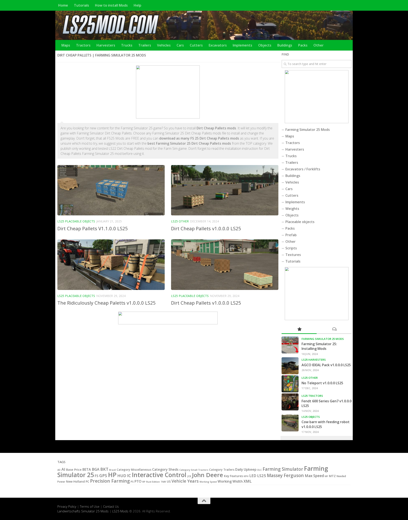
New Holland (75, 481)
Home (63, 5)
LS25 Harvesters (314, 360)
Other (318, 45)
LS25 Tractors (312, 396)
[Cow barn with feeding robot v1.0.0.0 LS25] (290, 422)
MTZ (332, 476)
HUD (121, 475)
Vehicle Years (185, 481)
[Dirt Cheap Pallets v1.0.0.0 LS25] (224, 190)
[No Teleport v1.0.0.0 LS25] (290, 383)
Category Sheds (165, 469)
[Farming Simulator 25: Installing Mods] (290, 344)
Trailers (144, 45)
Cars (180, 45)
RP (143, 481)
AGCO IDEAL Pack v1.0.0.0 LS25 (326, 365)
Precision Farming (110, 481)
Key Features (233, 476)
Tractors (83, 45)
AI (63, 469)
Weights (292, 208)
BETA (86, 469)
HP (112, 475)
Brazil (112, 469)
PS (132, 481)
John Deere (207, 475)
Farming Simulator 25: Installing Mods (319, 346)
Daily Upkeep (245, 469)
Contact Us (111, 506)
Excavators (218, 45)
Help (137, 5)
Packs (302, 45)
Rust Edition (153, 481)
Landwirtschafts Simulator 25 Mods (83, 511)
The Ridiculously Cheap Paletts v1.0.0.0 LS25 (106, 303)
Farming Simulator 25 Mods (307, 129)
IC (129, 475)
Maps (65, 45)
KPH (246, 476)
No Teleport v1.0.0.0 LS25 (322, 383)
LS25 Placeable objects (76, 221)
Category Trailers (221, 470)
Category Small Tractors (193, 469)
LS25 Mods (120, 511)
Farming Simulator (283, 469)
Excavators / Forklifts (302, 169)
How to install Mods (111, 5)
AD (59, 469)
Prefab (291, 235)
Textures (293, 254)
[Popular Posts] (299, 329)
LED (252, 475)
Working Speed (208, 481)
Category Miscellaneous (134, 470)
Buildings (284, 45)
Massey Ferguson (285, 475)
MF (326, 476)
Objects (264, 45)
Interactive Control (159, 475)
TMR (163, 481)
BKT (104, 469)
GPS (103, 475)
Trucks (126, 45)
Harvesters (105, 45)
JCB (189, 476)
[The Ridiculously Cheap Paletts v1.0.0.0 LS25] (111, 264)
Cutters (196, 45)
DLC (259, 469)
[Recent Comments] (334, 329)
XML (248, 481)
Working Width (230, 481)
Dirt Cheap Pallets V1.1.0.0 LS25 (92, 228)
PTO (138, 481)
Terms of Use (89, 506)
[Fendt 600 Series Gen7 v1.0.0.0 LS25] (290, 401)
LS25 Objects (311, 417)
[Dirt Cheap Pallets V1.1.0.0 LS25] (111, 190)
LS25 (261, 475)
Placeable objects (299, 221)
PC (87, 481)
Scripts (291, 248)
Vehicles (164, 45)
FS (96, 475)
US (169, 481)
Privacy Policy (66, 506)
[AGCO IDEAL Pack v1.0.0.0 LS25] (290, 365)
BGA (95, 469)
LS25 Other (180, 221)
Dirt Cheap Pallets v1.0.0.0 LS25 (206, 228)
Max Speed (314, 475)
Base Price (74, 470)
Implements (242, 45)
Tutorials (81, 5)
